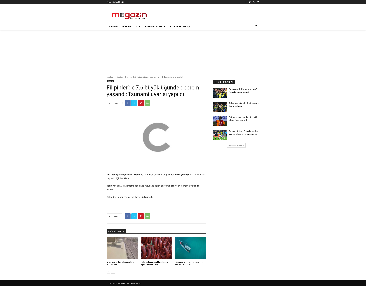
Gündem (119, 77)
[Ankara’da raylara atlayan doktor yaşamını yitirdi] (122, 248)
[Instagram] (249, 2)
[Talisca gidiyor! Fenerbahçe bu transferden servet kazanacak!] (220, 135)
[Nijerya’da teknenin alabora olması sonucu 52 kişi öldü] (190, 248)
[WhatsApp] (147, 103)
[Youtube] (257, 2)
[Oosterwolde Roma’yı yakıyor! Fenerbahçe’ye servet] (220, 93)
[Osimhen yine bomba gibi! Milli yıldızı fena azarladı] (220, 121)
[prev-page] (108, 272)
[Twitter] (253, 2)
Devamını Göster (235, 145)
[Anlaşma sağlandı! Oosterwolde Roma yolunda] (220, 107)
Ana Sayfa (111, 77)
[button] (255, 26)
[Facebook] (245, 2)
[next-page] (113, 272)
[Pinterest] (141, 103)
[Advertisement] (204, 14)
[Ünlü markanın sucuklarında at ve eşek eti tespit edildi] (156, 248)
